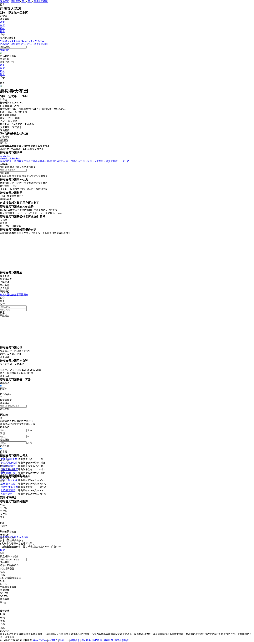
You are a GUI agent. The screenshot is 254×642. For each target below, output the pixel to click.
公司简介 (53, 640)
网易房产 (4, 1)
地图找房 (4, 50)
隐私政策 (97, 640)
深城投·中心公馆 (9, 487)
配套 (2, 31)
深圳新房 (15, 1)
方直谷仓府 (6, 494)
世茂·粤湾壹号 (8, 466)
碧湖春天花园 (41, 1)
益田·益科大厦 (8, 483)
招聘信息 (75, 640)
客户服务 (86, 640)
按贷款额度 (6, 400)
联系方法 (64, 640)
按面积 (3, 388)
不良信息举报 (122, 640)
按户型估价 (6, 394)
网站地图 (108, 640)
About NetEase (39, 640)
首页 (2, 22)
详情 (2, 25)
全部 (2, 41)
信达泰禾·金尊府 (9, 469)
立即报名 (4, 140)
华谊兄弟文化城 (9, 462)
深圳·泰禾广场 (8, 473)
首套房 (3, 451)
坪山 (23, 1)
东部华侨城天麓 (9, 459)
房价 (2, 28)
